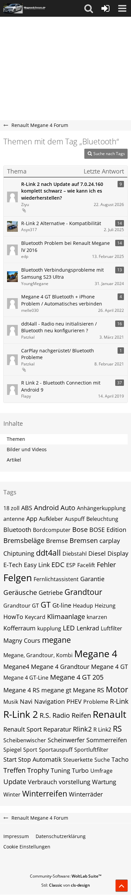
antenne (14, 519)
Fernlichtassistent (56, 579)
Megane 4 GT (109, 667)
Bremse (57, 541)
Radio (61, 715)
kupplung (49, 628)
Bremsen (84, 540)
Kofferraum (19, 628)
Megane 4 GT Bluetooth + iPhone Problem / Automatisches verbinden (61, 300)
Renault (109, 714)
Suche (102, 759)
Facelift (86, 565)
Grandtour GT (21, 605)
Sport (30, 749)
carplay (109, 541)
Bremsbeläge (23, 540)
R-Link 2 (20, 714)
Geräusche (20, 592)
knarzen (97, 617)
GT (46, 604)
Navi (26, 701)
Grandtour (83, 592)
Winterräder (86, 794)
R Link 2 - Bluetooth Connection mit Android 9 (60, 386)
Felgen (17, 577)
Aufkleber (51, 519)
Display (117, 553)
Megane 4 (95, 653)
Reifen (81, 715)
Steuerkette (78, 759)
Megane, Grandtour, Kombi (38, 655)
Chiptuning (18, 553)
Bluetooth (17, 530)
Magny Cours (21, 640)
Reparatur (57, 729)
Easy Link (37, 565)
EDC (57, 564)
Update (14, 781)
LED (69, 627)
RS (117, 728)
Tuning (60, 770)
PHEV (74, 701)
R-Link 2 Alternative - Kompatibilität (61, 223)
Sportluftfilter (91, 749)
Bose (80, 529)
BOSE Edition (107, 530)
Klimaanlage (66, 616)
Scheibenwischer (24, 740)
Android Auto (54, 507)
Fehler (106, 564)
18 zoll (11, 508)
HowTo (13, 617)
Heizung (105, 605)
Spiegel (12, 749)
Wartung (104, 782)
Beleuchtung (102, 519)
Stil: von (65, 885)
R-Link (119, 701)
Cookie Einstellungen (26, 846)
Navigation (49, 701)
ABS (26, 508)
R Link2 (102, 729)
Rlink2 (82, 729)
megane (56, 639)
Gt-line (61, 605)
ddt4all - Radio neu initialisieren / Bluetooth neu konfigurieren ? (59, 327)
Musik (10, 701)
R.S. (45, 715)
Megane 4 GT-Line (25, 677)
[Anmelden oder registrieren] (105, 8)
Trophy (38, 770)
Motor (117, 689)
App (31, 518)
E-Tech (12, 565)
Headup (83, 605)
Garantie (92, 579)
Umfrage (101, 770)
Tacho (120, 759)
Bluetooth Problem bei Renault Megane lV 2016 (65, 246)
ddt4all (48, 552)
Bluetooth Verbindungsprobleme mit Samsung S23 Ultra (62, 273)
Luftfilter (111, 628)
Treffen (14, 770)
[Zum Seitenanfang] (122, 886)
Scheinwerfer (66, 740)
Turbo (80, 770)
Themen (16, 439)
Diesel (97, 553)
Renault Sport (22, 729)
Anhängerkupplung (101, 508)
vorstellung (74, 782)
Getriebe (51, 593)
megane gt (56, 690)
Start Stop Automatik (32, 759)
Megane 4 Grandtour (60, 667)
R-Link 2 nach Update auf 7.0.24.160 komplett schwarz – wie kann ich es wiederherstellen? (62, 191)
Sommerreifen (106, 740)
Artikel (14, 460)
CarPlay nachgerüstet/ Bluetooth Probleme (57, 354)
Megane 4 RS (21, 690)
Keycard (35, 617)
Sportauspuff (56, 749)
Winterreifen (44, 793)
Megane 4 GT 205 (76, 677)
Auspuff (75, 519)
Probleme (95, 701)
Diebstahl (74, 553)
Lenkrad (88, 628)
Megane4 (16, 667)
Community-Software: (65, 876)
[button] (88, 8)
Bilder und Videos (27, 449)
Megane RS (88, 690)
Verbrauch (42, 782)
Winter (11, 794)
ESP (71, 565)
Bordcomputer (52, 530)
